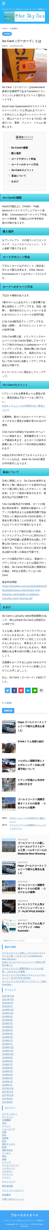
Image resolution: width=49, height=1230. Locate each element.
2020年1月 (7, 1006)
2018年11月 (7, 1050)
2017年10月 (8, 1095)
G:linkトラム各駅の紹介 (31, 741)
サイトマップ (8, 1181)
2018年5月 (7, 1071)
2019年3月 (7, 1037)
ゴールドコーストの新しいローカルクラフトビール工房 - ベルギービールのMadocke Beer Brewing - (24, 956)
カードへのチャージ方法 (25, 164)
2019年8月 (7, 1020)
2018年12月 (8, 1047)
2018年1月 (7, 1085)
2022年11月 (8, 999)
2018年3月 (7, 1078)
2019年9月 (7, 1016)
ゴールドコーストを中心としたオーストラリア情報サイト (24, 1220)
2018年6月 (7, 1067)
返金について (18, 175)
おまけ (15, 181)
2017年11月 (7, 1091)
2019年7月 (7, 1023)
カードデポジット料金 (23, 158)
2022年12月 (8, 996)
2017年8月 (7, 1102)
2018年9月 (7, 1057)
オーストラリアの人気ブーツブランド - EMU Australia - (31, 927)
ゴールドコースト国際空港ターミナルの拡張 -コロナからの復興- (32, 803)
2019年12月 (8, 1009)
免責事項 (6, 1194)
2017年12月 (8, 1088)
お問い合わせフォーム (13, 1199)
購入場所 (16, 153)
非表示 (28, 137)
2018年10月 (8, 1054)
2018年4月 (7, 1074)
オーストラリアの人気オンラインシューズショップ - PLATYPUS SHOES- (31, 908)
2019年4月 (7, 1033)
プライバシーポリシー (13, 1190)
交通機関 (8, 703)
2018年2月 (7, 1081)
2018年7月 (7, 1064)
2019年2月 (7, 1040)
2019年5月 (7, 1030)
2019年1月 (7, 1044)
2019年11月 (7, 1013)
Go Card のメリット (22, 170)
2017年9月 (7, 1098)
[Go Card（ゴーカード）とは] (28, 690)
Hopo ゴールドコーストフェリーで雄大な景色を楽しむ (32, 726)
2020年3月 (7, 1002)
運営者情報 (7, 1186)
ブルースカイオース (25, 1215)
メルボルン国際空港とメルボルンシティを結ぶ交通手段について (31, 764)
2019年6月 (7, 1026)
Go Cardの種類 (19, 147)
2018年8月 (7, 1061)
